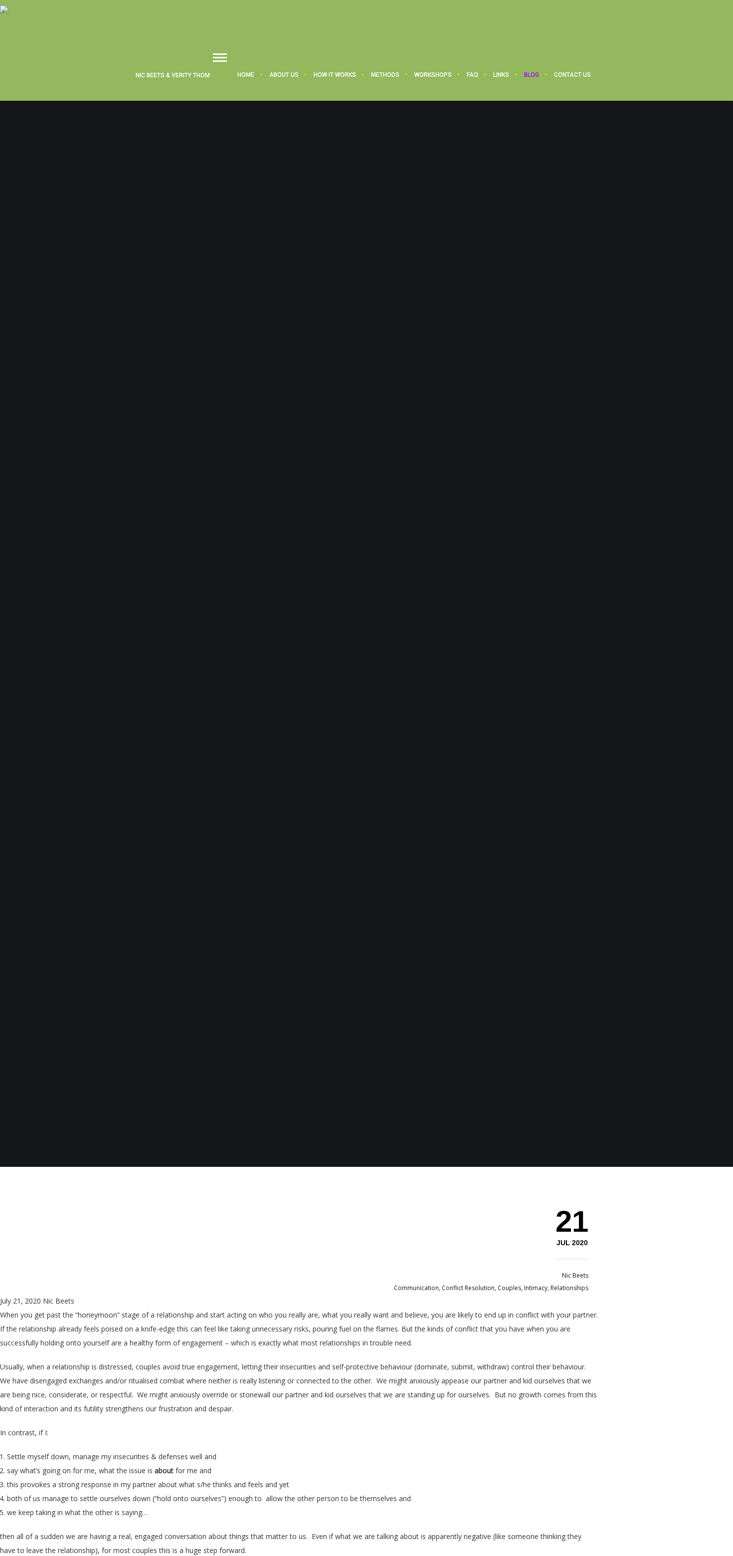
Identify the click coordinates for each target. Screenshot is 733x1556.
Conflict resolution (468, 1288)
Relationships (569, 1288)
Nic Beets (575, 1275)
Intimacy (536, 1288)
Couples (509, 1288)
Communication (416, 1288)
